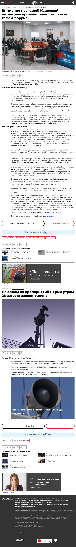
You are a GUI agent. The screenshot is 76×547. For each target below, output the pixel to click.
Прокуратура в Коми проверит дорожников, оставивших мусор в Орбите (22, 466)
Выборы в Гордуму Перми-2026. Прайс (58, 504)
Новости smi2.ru (8, 283)
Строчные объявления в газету (24, 502)
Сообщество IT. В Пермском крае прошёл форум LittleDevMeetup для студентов (58, 251)
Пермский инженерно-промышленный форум (38, 71)
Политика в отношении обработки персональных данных (29, 526)
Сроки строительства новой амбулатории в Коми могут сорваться (22, 460)
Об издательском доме (21, 498)
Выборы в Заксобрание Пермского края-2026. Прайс (30, 504)
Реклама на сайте (45, 498)
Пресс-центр (34, 498)
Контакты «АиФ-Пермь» (61, 500)
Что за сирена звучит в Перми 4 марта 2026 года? (38, 410)
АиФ (16, 348)
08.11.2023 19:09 (6, 7)
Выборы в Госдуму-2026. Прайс (44, 502)
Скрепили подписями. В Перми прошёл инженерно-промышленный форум (21, 251)
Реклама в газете (57, 498)
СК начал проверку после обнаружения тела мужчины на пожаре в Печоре (23, 454)
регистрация (49, 216)
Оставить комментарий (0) (60, 223)
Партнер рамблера (30, 540)
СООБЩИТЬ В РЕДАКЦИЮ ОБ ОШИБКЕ (25, 506)
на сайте (57, 212)
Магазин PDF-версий (20, 500)
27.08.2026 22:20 (6, 289)
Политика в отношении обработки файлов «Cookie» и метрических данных (33, 528)
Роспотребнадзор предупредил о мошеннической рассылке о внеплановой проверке (58, 455)
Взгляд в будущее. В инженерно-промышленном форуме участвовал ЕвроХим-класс (20, 258)
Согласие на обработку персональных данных (26, 525)
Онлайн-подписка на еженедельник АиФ (41, 500)
